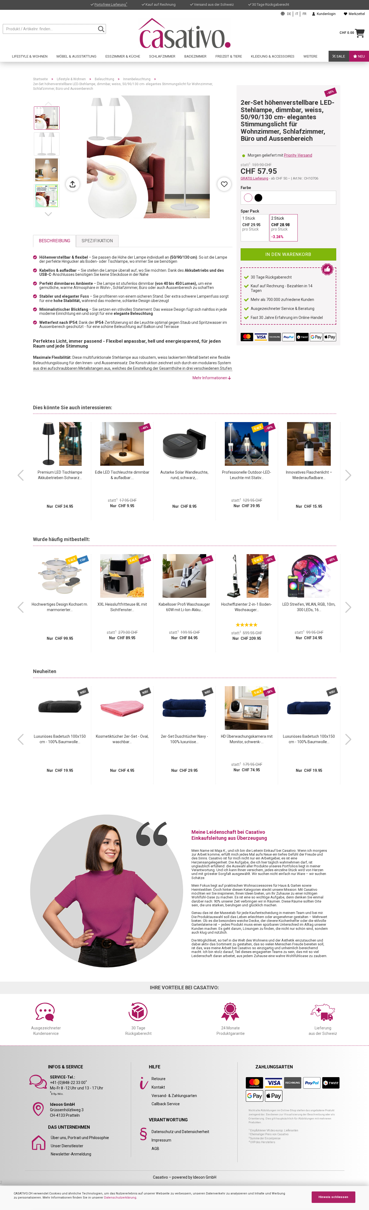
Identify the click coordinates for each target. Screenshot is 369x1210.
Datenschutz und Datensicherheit (180, 1132)
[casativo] (184, 33)
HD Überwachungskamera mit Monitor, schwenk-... (247, 739)
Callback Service (166, 1104)
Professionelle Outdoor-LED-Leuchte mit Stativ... (246, 475)
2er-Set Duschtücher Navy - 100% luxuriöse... (184, 739)
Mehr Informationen (210, 378)
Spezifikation (97, 240)
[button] (49, 214)
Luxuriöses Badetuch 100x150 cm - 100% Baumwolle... (60, 739)
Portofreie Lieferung (111, 4)
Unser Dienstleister (67, 1146)
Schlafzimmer (162, 56)
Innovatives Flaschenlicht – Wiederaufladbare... (309, 475)
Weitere (310, 56)
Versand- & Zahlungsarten (174, 1096)
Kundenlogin (325, 14)
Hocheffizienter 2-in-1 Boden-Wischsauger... (246, 607)
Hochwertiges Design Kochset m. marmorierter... (60, 607)
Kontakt (158, 1087)
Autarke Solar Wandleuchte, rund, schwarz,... (184, 475)
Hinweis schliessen (333, 1197)
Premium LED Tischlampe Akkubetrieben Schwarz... (60, 475)
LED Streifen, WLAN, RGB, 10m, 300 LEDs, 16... (308, 607)
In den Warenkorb (288, 254)
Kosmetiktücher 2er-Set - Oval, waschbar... (122, 739)
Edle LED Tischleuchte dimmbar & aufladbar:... (122, 475)
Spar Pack (250, 211)
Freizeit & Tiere (229, 56)
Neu (361, 56)
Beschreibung (54, 240)
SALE (340, 56)
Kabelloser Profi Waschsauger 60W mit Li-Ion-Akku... (184, 607)
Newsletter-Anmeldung (71, 1154)
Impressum (161, 1140)
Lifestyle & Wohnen (30, 56)
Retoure (159, 1079)
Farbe (246, 188)
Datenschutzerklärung (120, 1197)
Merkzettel (356, 14)
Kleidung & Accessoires (272, 56)
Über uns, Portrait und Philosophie (80, 1138)
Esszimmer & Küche (122, 56)
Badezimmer (195, 56)
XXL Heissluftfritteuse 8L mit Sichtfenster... (122, 607)
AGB (155, 1148)
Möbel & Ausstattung (76, 56)
